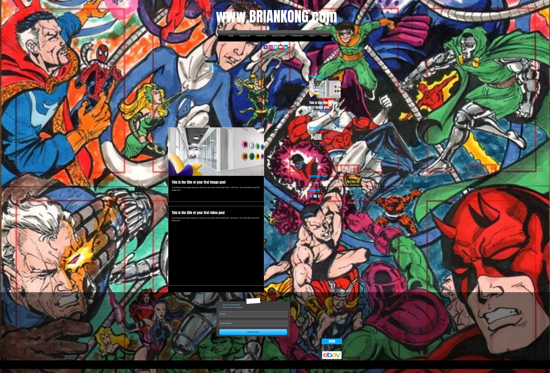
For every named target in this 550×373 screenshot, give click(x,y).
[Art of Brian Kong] (265, 47)
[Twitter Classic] (315, 196)
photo (316, 182)
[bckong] (285, 47)
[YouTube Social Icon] (280, 47)
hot (310, 182)
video (328, 182)
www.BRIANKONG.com (276, 16)
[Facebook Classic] (311, 196)
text (322, 182)
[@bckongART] (270, 47)
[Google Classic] (319, 196)
